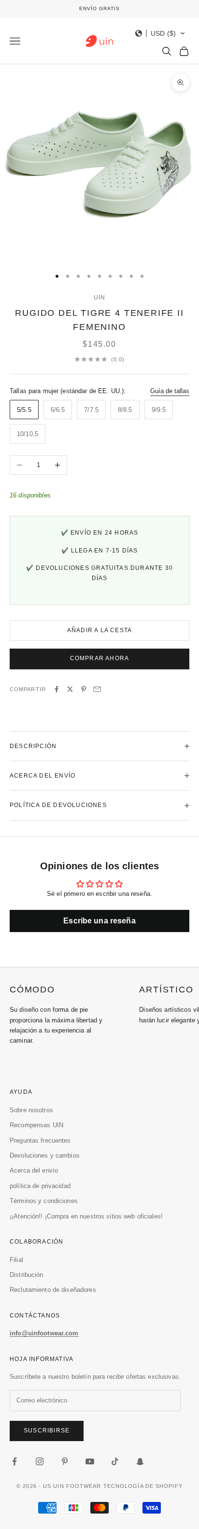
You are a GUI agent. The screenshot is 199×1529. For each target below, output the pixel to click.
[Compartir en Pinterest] (83, 689)
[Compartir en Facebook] (56, 689)
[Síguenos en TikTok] (115, 1461)
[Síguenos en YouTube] (90, 1461)
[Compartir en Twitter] (70, 689)
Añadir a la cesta (99, 630)
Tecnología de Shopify (143, 1486)
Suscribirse (47, 1430)
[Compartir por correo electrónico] (97, 689)
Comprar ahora (99, 658)
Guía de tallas (169, 391)
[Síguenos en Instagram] (39, 1461)
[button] (160, 33)
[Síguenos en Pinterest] (65, 1461)
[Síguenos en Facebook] (14, 1461)
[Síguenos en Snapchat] (140, 1461)
